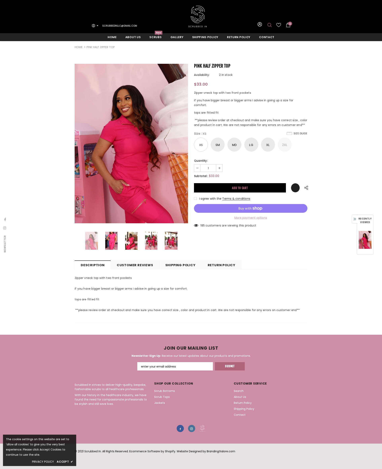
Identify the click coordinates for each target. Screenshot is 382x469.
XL (268, 145)
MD (234, 145)
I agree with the (210, 199)
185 (202, 225)
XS (201, 145)
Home (79, 47)
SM (217, 145)
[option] (131, 143)
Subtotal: (201, 176)
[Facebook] (180, 428)
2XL (284, 145)
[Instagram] (191, 428)
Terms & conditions (236, 199)
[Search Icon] (269, 24)
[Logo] (198, 16)
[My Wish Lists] (278, 26)
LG (251, 145)
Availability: (202, 75)
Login (259, 25)
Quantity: (201, 161)
